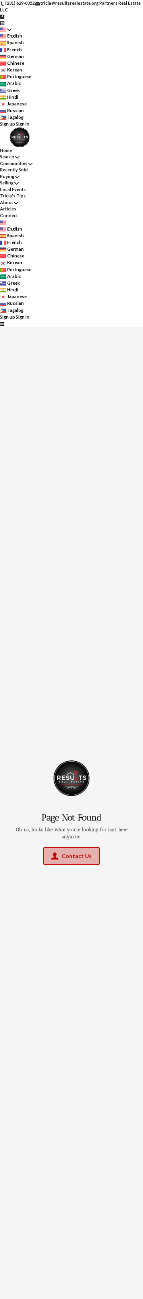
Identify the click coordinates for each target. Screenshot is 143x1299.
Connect (9, 215)
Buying (7, 176)
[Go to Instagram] (2, 22)
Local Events (13, 189)
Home (6, 150)
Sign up (7, 123)
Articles (8, 208)
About (6, 202)
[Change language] (6, 29)
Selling (7, 182)
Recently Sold (14, 169)
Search (7, 156)
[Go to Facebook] (2, 16)
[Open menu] (2, 323)
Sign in (22, 123)
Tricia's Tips (13, 195)
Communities (13, 163)
